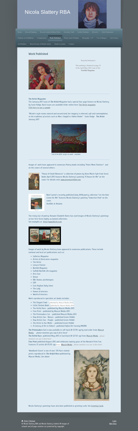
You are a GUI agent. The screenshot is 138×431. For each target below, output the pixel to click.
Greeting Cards (97, 406)
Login (114, 421)
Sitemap (32, 421)
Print (26, 421)
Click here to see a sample (39, 107)
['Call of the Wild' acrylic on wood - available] (69, 138)
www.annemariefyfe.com (71, 179)
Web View (112, 423)
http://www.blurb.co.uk (52, 222)
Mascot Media (92, 336)
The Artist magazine (87, 105)
